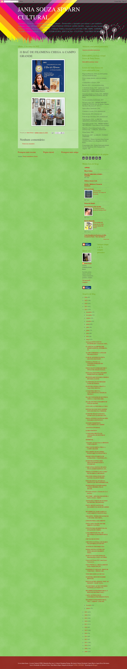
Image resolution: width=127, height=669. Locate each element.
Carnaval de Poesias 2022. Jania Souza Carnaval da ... (96, 561)
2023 (86, 306)
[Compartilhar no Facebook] (62, 133)
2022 (86, 309)
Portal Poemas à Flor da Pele (92, 207)
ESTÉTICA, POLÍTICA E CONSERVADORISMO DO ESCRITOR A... (94, 363)
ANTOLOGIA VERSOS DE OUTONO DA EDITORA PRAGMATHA (96, 501)
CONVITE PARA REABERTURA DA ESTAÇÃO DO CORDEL (96, 529)
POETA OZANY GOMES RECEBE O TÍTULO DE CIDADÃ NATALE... (96, 369)
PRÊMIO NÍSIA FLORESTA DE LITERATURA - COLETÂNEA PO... (97, 457)
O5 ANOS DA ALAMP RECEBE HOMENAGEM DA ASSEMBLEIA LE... (96, 348)
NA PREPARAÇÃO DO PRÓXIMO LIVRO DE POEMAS (96, 382)
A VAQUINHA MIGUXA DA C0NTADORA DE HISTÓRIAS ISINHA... (95, 435)
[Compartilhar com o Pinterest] (63, 133)
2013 (86, 636)
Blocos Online (88, 171)
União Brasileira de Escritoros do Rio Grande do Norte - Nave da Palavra (95, 236)
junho (88, 330)
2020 (86, 615)
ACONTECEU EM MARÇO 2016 (95, 546)
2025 (86, 300)
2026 (86, 297)
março (88, 339)
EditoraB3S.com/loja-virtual (90, 62)
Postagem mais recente (27, 152)
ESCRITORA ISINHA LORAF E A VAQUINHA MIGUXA (95, 387)
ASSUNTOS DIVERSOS (93, 428)
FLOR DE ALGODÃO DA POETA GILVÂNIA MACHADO (95, 358)
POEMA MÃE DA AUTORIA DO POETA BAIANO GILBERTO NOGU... (95, 551)
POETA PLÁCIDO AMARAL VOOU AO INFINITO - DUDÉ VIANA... (97, 582)
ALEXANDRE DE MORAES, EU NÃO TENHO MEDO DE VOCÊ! (98, 225)
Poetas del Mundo (89, 203)
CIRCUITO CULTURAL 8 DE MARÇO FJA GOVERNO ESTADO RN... (97, 543)
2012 (86, 639)
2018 (86, 621)
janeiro (88, 608)
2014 (86, 633)
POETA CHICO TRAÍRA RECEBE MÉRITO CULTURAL (95, 524)
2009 (86, 648)
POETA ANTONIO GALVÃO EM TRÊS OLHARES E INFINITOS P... (97, 419)
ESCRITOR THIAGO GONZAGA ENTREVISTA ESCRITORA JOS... (96, 414)
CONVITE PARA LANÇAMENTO (95, 521)
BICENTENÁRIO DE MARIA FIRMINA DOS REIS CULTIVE (97, 378)
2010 (86, 645)
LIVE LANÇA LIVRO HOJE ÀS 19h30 (97, 406)
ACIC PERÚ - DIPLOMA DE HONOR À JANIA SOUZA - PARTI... (97, 497)
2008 (86, 651)
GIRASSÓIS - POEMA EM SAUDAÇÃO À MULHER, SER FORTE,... (97, 517)
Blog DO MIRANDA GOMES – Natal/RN (93, 175)
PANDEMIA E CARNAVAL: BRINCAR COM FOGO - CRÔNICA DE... (97, 570)
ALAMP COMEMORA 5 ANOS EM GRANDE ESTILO (96, 353)
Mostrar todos (106, 239)
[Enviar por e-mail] (56, 133)
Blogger (95, 665)
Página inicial (48, 152)
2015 (86, 630)
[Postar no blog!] (58, 133)
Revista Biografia (89, 221)
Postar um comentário (28, 144)
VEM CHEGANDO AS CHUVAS (95, 574)
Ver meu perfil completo (86, 281)
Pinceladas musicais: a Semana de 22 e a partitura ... (97, 492)
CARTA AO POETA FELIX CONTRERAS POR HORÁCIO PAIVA (97, 596)
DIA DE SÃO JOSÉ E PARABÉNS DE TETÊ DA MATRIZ (96, 402)
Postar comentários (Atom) (30, 156)
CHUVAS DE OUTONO (92, 539)
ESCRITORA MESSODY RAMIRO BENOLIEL (96, 578)
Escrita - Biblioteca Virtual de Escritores (93, 185)
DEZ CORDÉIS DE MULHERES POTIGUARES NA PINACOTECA (96, 452)
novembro (89, 315)
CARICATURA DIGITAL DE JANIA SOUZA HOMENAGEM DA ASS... (96, 468)
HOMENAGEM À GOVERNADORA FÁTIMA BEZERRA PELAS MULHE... (96, 487)
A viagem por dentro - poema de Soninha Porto (99, 209)
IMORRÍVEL (89, 440)
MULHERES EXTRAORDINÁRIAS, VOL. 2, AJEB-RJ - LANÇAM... (96, 600)
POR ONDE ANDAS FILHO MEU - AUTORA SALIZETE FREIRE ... (96, 477)
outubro (88, 318)
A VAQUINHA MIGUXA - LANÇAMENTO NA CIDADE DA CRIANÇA (96, 392)
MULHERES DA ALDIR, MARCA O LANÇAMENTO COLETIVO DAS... (96, 512)
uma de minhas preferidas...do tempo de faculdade (99, 192)
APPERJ (87, 168)
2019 (86, 618)
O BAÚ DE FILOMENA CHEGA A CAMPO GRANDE (95, 448)
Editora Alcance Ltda (90, 181)
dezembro (89, 312)
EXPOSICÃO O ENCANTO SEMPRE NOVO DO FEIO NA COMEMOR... (96, 410)
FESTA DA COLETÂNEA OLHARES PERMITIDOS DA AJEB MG (96, 373)
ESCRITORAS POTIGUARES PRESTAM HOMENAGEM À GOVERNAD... (95, 462)
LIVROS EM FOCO (91, 430)
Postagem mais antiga (69, 152)
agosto (88, 324)
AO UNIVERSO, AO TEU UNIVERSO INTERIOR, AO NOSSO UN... (96, 587)
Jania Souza (87, 263)
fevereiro (89, 605)
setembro (89, 321)
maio (87, 333)
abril (87, 336)
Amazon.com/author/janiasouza (91, 50)
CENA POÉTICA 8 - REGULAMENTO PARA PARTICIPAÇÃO (97, 565)
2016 (86, 627)
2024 (86, 303)
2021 (86, 612)
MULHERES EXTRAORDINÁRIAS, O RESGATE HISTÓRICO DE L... (97, 591)
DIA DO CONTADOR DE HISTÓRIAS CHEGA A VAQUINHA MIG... (97, 398)
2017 (86, 624)
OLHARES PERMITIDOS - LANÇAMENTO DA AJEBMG (95, 424)
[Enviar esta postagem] (52, 133)
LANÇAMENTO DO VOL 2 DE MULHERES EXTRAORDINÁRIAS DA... (97, 534)
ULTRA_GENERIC (78, 665)
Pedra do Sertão (89, 189)
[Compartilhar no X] (60, 133)
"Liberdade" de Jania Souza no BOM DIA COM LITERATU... (97, 443)
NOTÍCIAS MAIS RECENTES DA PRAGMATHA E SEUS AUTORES (96, 556)
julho (87, 327)
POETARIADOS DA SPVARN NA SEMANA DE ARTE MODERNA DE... (97, 481)
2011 (86, 642)
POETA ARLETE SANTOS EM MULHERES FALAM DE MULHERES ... (97, 507)
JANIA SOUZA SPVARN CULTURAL (49, 13)
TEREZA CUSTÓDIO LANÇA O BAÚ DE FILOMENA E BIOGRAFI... (96, 472)
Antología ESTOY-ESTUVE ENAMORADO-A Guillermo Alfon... (97, 343)
